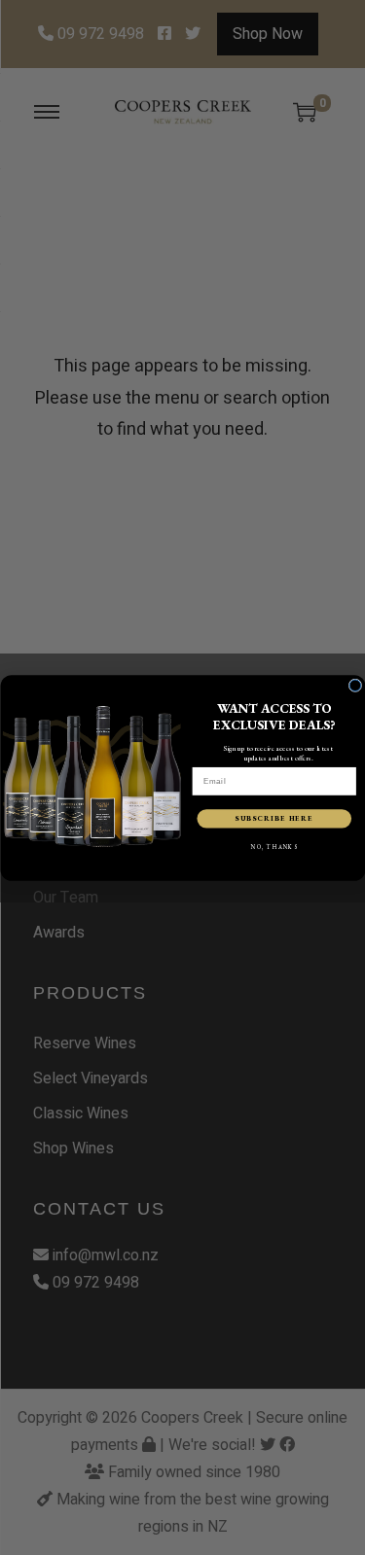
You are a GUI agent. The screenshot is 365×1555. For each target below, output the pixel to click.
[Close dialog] (355, 685)
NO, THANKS (273, 847)
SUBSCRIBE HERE (274, 818)
